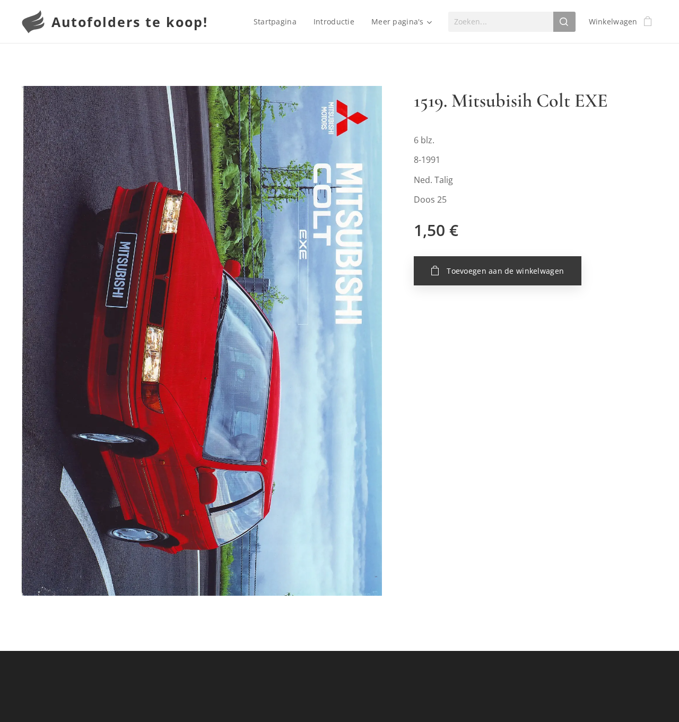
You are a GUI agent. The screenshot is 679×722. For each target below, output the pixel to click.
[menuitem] (278, 21)
